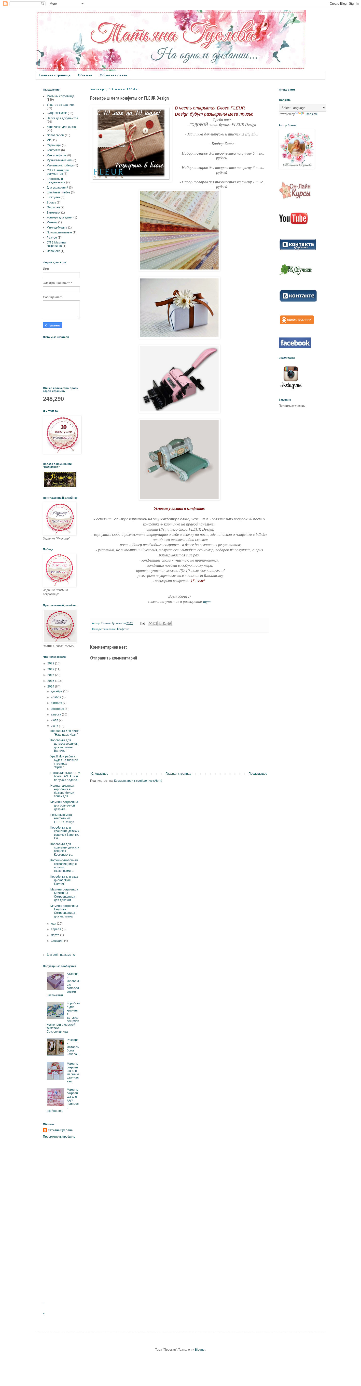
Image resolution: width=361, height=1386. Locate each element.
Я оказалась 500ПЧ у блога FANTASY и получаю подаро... (65, 776)
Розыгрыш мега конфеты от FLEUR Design (62, 818)
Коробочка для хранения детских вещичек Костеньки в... (64, 849)
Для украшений (57, 187)
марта (55, 935)
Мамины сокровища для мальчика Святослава (73, 1072)
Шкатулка (53, 197)
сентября (58, 709)
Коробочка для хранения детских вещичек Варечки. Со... (64, 833)
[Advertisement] (61, 1219)
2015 (51, 681)
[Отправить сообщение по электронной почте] (142, 623)
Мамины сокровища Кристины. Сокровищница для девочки (64, 895)
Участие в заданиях (60, 105)
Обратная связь (113, 75)
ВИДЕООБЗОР (57, 113)
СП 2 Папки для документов (58, 172)
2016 (51, 675)
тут (207, 601)
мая (54, 923)
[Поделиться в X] (159, 623)
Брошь (51, 202)
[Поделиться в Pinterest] (169, 623)
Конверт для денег (60, 217)
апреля (56, 929)
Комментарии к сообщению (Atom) (138, 780)
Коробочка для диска (61, 127)
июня (55, 726)
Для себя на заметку (61, 954)
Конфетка (123, 629)
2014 (51, 686)
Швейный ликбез (58, 192)
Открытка (53, 207)
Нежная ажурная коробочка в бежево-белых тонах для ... (62, 791)
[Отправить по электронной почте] (150, 623)
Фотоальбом (55, 135)
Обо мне (85, 75)
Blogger (200, 1349)
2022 (51, 663)
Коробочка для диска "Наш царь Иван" (65, 732)
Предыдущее (258, 773)
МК (49, 140)
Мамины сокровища (60, 96)
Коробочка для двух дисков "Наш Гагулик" (64, 880)
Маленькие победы (60, 165)
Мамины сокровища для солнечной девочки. (64, 805)
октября (57, 703)
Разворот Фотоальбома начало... (73, 1047)
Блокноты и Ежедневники (56, 180)
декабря (57, 691)
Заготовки (53, 212)
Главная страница (54, 75)
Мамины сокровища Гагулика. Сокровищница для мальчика (64, 911)
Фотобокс (53, 251)
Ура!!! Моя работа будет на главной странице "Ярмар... (64, 762)
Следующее (99, 773)
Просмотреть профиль (59, 1136)
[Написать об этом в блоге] (155, 623)
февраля (57, 940)
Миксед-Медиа (57, 227)
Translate (311, 114)
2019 (51, 669)
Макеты (52, 222)
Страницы (54, 145)
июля (55, 720)
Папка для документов (62, 118)
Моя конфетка (57, 155)
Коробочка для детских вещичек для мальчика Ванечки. (63, 746)
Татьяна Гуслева (60, 1130)
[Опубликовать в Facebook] (164, 623)
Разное (52, 237)
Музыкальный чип (59, 160)
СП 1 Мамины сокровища (56, 244)
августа (56, 714)
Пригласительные (59, 232)
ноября (56, 697)
